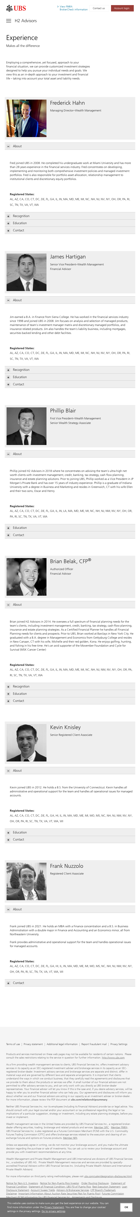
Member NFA (70, 1138)
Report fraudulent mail (94, 1044)
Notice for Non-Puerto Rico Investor (59, 1183)
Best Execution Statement (106, 1186)
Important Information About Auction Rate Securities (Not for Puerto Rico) (59, 1193)
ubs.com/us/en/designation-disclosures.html (108, 1176)
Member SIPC (101, 1127)
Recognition (21, 216)
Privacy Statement (54, 1207)
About (17, 146)
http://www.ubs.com (113, 1057)
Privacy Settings (118, 1044)
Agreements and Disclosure (87, 1197)
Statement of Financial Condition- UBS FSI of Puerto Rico (60, 1186)
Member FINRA (119, 1127)
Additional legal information (62, 1044)
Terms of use (13, 1044)
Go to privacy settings (53, 1211)
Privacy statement (33, 1044)
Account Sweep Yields (43, 1190)
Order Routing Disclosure (95, 1183)
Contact (18, 230)
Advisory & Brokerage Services (72, 1190)
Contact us (99, 8)
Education (20, 223)
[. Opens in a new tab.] (16, 8)
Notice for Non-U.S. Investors (22, 1183)
